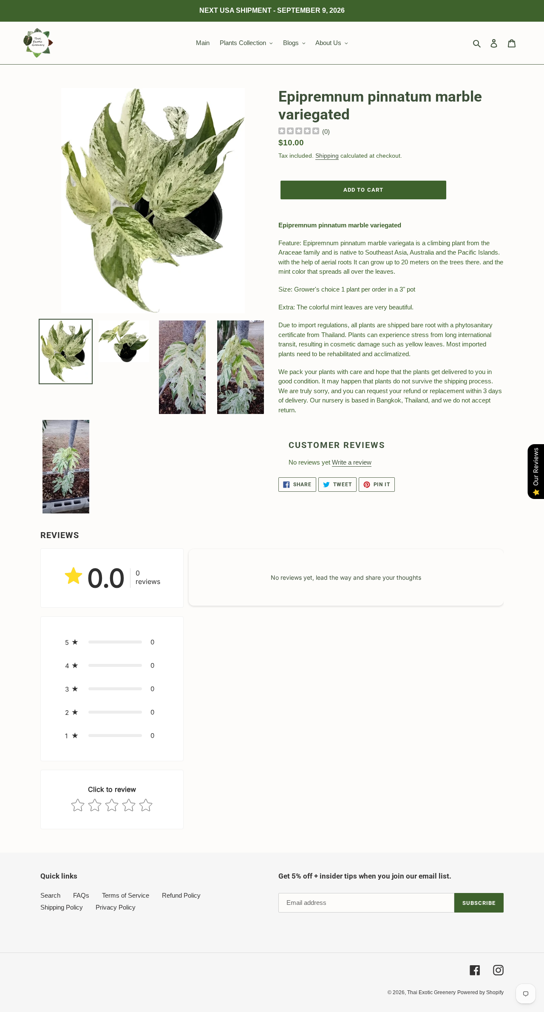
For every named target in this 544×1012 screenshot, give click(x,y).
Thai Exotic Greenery (431, 992)
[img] (298, 132)
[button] (112, 642)
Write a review (351, 462)
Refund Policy (181, 895)
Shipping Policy (61, 907)
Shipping (327, 155)
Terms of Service (125, 895)
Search (50, 895)
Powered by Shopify (480, 992)
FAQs (81, 895)
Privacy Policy (116, 907)
